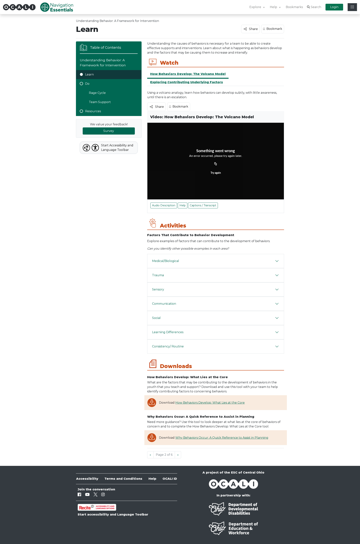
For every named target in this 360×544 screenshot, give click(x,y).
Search (316, 7)
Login (334, 7)
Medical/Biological (165, 261)
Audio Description (163, 205)
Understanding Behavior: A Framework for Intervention (117, 21)
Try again (216, 173)
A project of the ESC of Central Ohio (233, 472)
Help (182, 205)
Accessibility (87, 478)
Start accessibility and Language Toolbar (113, 514)
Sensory (158, 289)
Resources (93, 111)
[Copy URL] (216, 164)
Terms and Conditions (123, 478)
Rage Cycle (97, 93)
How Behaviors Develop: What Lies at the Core (210, 402)
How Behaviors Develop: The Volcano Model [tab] (188, 74)
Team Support (100, 102)
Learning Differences (167, 332)
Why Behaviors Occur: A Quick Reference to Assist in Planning (221, 437)
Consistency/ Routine (168, 346)
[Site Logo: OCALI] (21, 7)
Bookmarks (294, 7)
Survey (108, 131)
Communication (164, 303)
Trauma (158, 275)
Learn (89, 74)
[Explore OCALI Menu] (352, 7)
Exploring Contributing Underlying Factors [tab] (186, 82)
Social (156, 318)
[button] (257, 7)
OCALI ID (170, 478)
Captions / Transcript (203, 205)
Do (87, 83)
